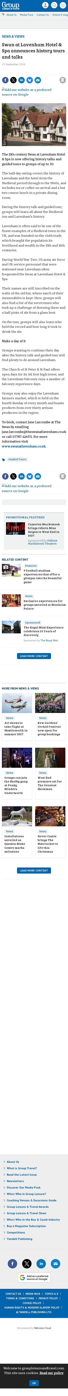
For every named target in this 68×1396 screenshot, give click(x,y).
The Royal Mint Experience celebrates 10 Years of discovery (44, 631)
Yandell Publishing (19, 1239)
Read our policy (51, 1373)
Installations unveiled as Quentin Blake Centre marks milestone (14, 843)
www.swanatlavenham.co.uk (24, 446)
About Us (11, 14)
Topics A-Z (51, 1293)
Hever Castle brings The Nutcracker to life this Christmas (48, 843)
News (28, 596)
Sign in (22, 72)
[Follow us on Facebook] (12, 1264)
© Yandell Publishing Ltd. (34, 1312)
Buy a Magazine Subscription (26, 1226)
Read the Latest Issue (22, 1174)
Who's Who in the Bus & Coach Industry (33, 1219)
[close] (41, 77)
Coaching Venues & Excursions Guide (31, 1200)
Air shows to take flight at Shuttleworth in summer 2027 (16, 728)
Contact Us (43, 14)
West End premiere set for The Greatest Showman (50, 783)
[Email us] (55, 1264)
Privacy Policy (48, 1298)
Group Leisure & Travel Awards (28, 1207)
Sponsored (32, 622)
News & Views (13, 36)
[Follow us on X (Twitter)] (27, 1264)
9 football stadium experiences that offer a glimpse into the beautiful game (43, 576)
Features (31, 565)
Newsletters (15, 1181)
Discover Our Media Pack (23, 1187)
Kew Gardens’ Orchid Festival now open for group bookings (49, 728)
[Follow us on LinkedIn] (41, 1264)
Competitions (16, 1232)
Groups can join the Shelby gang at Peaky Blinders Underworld (16, 785)
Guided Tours (17, 459)
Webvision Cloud (42, 1327)
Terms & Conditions (20, 1298)
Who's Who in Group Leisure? (26, 1194)
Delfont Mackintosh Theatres (42, 542)
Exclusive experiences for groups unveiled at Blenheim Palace (45, 605)
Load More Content (34, 656)
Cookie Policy (32, 1303)
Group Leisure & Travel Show (26, 1213)
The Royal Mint (49, 640)
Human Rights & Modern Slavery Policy (32, 1307)
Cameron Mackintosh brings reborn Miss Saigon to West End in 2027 (44, 530)
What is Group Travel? (22, 1168)
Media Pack (26, 14)
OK (34, 1383)
